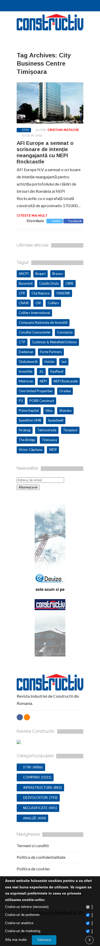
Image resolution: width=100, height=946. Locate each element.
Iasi (63, 362)
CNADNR (63, 293)
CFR (22, 293)
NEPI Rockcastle (66, 381)
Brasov (57, 273)
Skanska (65, 410)
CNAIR (24, 303)
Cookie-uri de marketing (22, 931)
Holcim (49, 362)
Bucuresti (26, 283)
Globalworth (28, 362)
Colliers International (34, 313)
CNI (38, 303)
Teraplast (70, 430)
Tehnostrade (46, 430)
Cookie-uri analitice (19, 923)
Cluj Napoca (40, 293)
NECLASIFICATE (35, 808)
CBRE (69, 283)
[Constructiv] (50, 28)
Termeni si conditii (33, 845)
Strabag (25, 430)
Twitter (56, 221)
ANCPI (24, 273)
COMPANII (31, 777)
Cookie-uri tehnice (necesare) (26, 907)
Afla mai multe (16, 940)
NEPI (43, 381)
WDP (53, 450)
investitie (25, 371)
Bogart (40, 273)
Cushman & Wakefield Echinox (54, 342)
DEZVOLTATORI (35, 797)
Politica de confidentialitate (41, 857)
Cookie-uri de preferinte (22, 915)
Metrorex (26, 381)
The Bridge (27, 440)
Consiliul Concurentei (34, 332)
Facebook (75, 221)
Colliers (53, 303)
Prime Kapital (29, 410)
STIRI (25, 130)
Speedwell (55, 420)
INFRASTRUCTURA (37, 787)
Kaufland (56, 371)
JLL (41, 371)
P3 (21, 401)
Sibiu (49, 410)
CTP (22, 342)
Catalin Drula (49, 283)
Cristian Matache (63, 130)
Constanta (65, 332)
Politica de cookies (33, 868)
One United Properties (36, 391)
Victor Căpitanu (30, 450)
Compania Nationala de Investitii (43, 322)
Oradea (65, 391)
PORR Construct (41, 401)
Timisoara (49, 440)
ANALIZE (29, 818)
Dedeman (26, 352)
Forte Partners (51, 352)
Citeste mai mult (32, 215)
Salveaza (44, 940)
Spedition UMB (30, 420)
